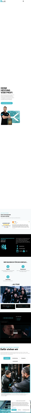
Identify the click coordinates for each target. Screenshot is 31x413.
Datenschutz (21, 411)
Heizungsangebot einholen (6, 103)
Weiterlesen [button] (13, 228)
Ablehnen (19, 409)
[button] (29, 400)
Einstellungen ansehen (26, 409)
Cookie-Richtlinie (18, 411)
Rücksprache (23, 269)
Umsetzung (8, 279)
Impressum (24, 411)
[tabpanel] (15, 331)
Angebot (8, 269)
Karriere (24, 305)
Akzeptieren (14, 409)
